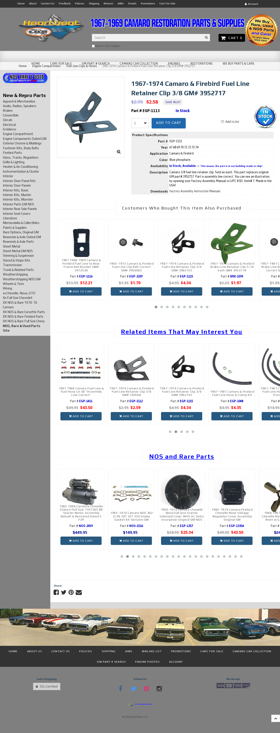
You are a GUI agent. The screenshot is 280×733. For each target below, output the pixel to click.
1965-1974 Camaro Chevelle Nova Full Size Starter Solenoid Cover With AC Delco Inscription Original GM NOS (182, 514)
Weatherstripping (15, 274)
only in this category (108, 45)
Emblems (9, 129)
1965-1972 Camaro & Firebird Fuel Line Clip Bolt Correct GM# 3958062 (131, 267)
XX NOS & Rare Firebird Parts (23, 316)
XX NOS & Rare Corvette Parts (24, 312)
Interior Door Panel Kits (19, 181)
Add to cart (168, 123)
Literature (10, 218)
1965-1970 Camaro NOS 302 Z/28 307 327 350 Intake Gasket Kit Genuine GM (131, 516)
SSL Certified (48, 686)
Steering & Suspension (18, 255)
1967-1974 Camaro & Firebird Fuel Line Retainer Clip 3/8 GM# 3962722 (182, 267)
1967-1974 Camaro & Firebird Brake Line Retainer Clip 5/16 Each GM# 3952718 (232, 267)
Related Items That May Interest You (181, 331)
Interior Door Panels (17, 185)
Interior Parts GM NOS (18, 204)
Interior (8, 176)
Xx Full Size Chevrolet (17, 298)
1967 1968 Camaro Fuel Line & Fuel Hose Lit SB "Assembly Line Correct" (81, 391)
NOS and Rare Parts (181, 456)
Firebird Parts (12, 152)
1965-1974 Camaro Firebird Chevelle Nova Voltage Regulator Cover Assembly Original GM (232, 514)
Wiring (7, 288)
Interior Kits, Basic (16, 190)
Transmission (12, 265)
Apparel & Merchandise (19, 101)
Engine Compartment (18, 134)
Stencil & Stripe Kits (16, 260)
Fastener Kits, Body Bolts (21, 148)
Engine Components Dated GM (24, 138)
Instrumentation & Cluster (21, 171)
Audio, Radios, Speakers (19, 106)
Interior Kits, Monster (18, 199)
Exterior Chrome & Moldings (22, 143)
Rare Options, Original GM (21, 232)
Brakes (8, 110)
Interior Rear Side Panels (20, 209)
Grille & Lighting (13, 162)
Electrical (9, 124)
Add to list (231, 121)
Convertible (11, 115)
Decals (7, 120)
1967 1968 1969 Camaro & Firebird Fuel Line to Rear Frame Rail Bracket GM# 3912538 (81, 265)
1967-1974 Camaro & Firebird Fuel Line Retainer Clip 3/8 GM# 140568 (131, 391)
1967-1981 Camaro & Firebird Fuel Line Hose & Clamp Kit (232, 393)
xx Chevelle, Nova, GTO (19, 293)
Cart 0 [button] (234, 38)
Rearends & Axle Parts (18, 241)
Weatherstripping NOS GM (21, 279)
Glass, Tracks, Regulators (20, 157)
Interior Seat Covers (16, 213)
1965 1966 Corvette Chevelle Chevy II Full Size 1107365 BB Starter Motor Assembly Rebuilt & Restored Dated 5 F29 (81, 513)
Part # (81, 276)
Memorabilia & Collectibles (21, 223)
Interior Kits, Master (17, 195)
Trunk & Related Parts (18, 270)
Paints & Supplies (15, 227)
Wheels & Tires (13, 284)
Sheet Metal (11, 246)
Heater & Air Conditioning (20, 166)
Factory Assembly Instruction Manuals (194, 191)
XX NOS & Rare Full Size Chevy (24, 321)
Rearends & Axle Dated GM (22, 237)
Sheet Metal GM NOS (18, 251)
